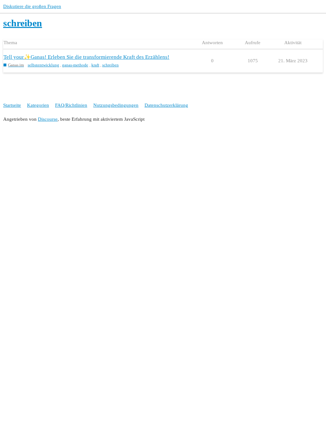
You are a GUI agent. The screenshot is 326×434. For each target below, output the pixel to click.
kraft (95, 65)
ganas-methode (75, 65)
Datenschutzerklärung (166, 105)
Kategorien (38, 105)
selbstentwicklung (43, 65)
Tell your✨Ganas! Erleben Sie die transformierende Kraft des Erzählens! (86, 57)
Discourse (48, 119)
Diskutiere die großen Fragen (32, 6)
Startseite (12, 105)
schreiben (110, 65)
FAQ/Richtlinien (71, 105)
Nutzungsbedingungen (115, 105)
